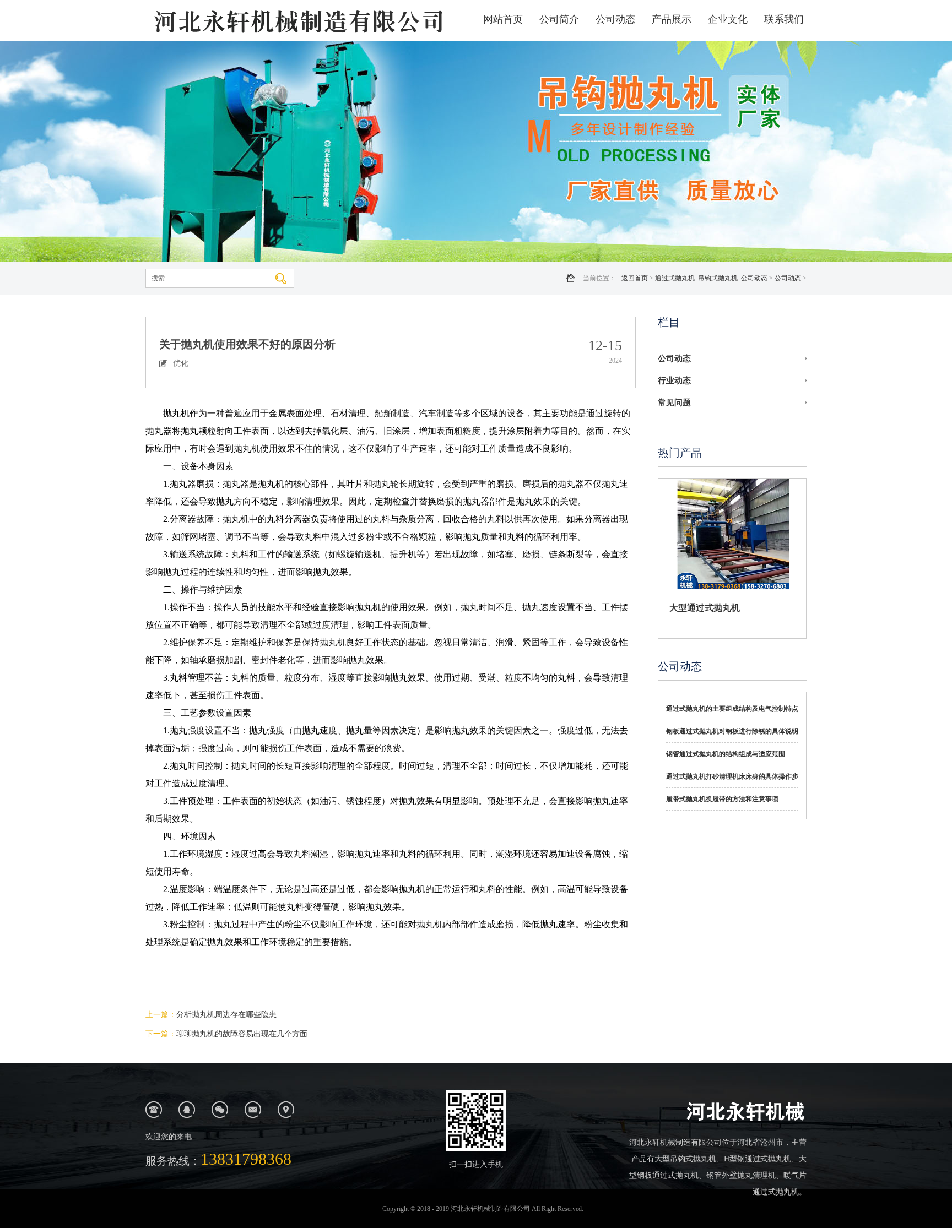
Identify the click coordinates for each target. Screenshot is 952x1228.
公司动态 (615, 19)
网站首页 (503, 19)
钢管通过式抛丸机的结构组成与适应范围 (725, 754)
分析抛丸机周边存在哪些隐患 (226, 1014)
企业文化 (728, 19)
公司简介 (559, 19)
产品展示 (671, 19)
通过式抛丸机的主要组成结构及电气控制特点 (732, 709)
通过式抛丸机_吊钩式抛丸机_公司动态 (711, 278)
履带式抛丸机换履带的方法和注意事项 (722, 799)
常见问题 (674, 402)
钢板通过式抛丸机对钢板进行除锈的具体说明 (732, 731)
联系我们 (784, 19)
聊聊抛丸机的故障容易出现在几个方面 (241, 1034)
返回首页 (634, 278)
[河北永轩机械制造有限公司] (296, 21)
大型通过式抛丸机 (704, 607)
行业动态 (674, 380)
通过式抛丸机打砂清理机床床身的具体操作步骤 (732, 780)
